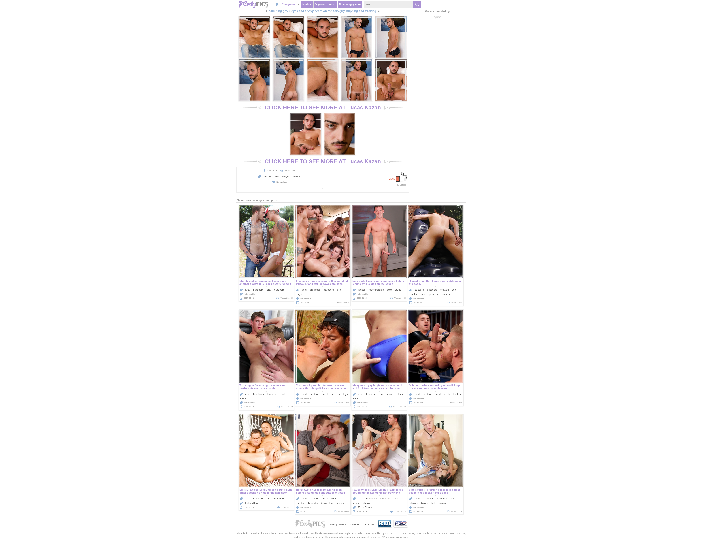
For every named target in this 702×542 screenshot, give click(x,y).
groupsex (315, 289)
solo (276, 176)
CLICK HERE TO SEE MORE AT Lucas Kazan (323, 107)
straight (285, 176)
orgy (299, 294)
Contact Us (368, 524)
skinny (340, 502)
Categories (289, 4)
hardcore (258, 289)
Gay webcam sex (325, 4)
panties (433, 294)
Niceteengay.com (350, 4)
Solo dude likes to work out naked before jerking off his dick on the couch (378, 282)
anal (247, 289)
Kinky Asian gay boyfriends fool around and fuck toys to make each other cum (377, 387)
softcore (267, 176)
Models (307, 4)
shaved (444, 289)
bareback (258, 394)
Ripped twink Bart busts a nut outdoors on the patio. (436, 282)
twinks (413, 294)
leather (457, 394)
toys (345, 394)
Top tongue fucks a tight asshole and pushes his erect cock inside (262, 387)
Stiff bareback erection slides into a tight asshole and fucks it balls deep (434, 491)
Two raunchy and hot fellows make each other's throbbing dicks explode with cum (322, 387)
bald (433, 502)
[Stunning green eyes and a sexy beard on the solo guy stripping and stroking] (254, 37)
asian (390, 394)
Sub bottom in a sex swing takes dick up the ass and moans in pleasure (434, 387)
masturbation (376, 289)
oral (269, 289)
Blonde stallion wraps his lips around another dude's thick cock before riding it (265, 282)
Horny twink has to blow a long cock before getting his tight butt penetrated (320, 491)
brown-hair (327, 502)
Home (332, 524)
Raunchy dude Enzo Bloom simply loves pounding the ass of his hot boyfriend (377, 491)
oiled (356, 398)
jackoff (362, 289)
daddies (335, 394)
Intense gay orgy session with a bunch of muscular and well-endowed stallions (322, 282)
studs (398, 289)
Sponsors (354, 524)
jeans (442, 502)
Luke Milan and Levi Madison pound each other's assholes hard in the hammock (265, 491)
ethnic (400, 394)
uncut (423, 294)
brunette (296, 176)
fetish (447, 394)
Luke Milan (251, 502)
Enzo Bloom (365, 507)
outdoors (279, 289)
